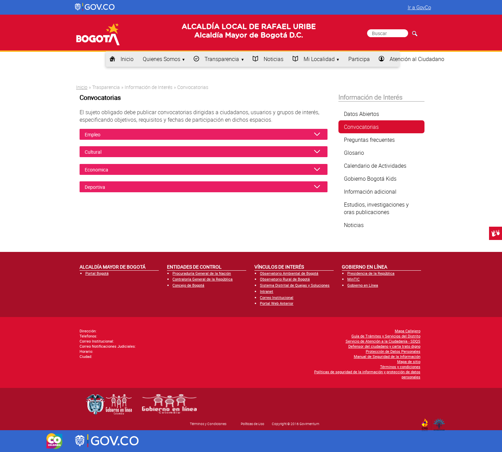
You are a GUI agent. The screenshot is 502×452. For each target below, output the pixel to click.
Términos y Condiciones (208, 423)
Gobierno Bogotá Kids (370, 178)
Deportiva (95, 187)
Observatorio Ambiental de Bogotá (289, 273)
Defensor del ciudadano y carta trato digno (384, 346)
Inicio (127, 59)
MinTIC (353, 279)
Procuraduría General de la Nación (201, 273)
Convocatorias (361, 127)
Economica (96, 169)
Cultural (93, 152)
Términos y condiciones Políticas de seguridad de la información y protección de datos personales (367, 371)
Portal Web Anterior (276, 303)
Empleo (93, 134)
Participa (359, 59)
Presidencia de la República (370, 273)
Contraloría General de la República (202, 279)
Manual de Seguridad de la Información (387, 356)
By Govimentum (441, 422)
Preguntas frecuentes (369, 140)
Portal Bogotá (97, 273)
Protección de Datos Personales (393, 351)
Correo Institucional (276, 297)
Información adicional (370, 191)
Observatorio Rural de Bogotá (285, 279)
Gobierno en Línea (362, 285)
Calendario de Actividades (375, 165)
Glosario (354, 152)
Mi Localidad (319, 59)
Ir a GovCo (419, 7)
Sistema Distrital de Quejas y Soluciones (295, 285)
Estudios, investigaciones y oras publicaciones (376, 208)
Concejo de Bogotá (188, 285)
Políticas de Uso (252, 423)
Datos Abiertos (361, 114)
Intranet (266, 291)
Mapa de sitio (408, 361)
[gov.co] (95, 7)
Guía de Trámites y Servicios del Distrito (385, 335)
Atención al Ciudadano (417, 59)
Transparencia (222, 59)
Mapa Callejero (407, 330)
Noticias (273, 59)
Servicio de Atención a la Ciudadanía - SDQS (383, 341)
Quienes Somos (161, 59)
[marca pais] (54, 441)
